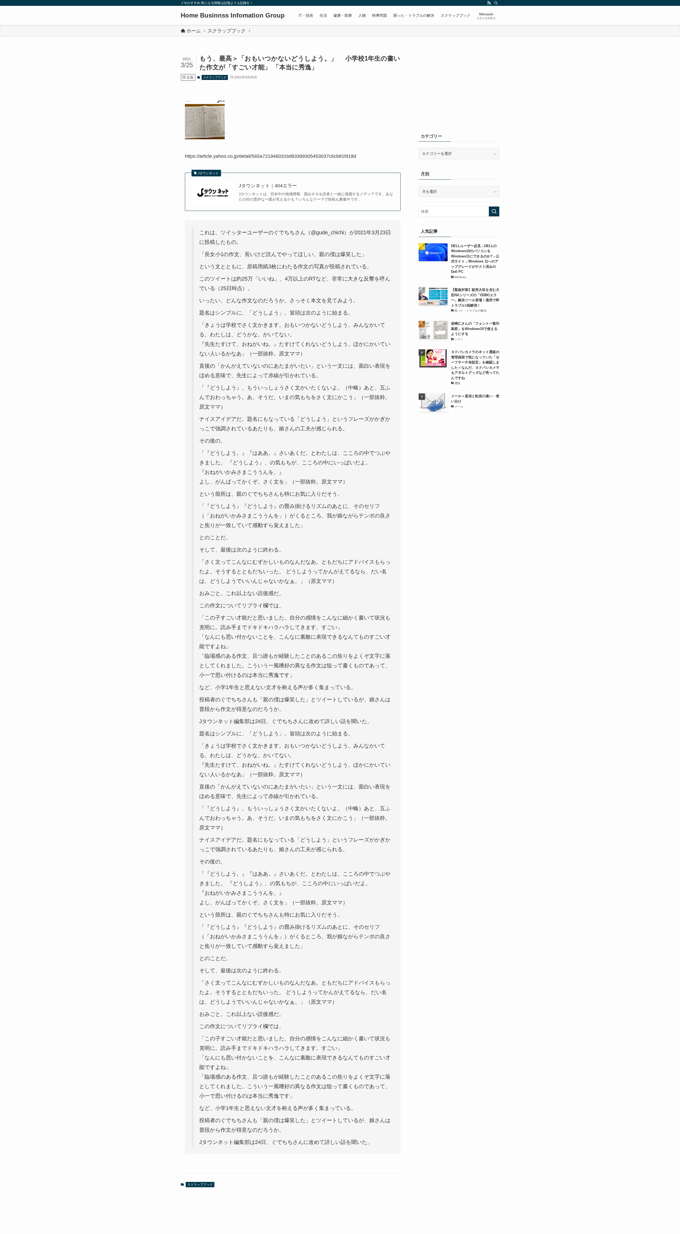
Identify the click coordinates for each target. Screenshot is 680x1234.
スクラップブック (215, 77)
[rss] (489, 3)
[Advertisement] (459, 87)
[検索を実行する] (494, 211)
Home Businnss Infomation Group (233, 15)
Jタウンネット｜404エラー (268, 185)
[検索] (495, 3)
